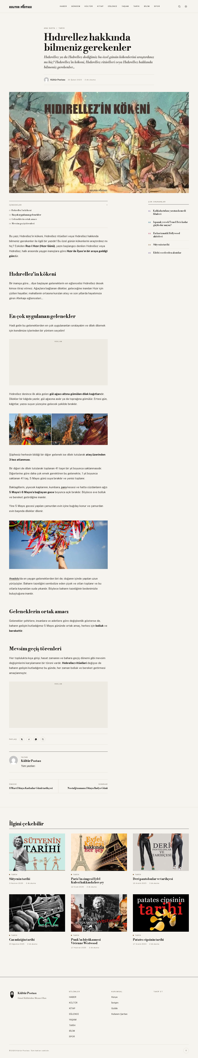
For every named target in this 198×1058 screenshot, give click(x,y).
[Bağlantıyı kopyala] (42, 739)
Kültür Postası (31, 761)
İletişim (114, 1002)
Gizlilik (114, 1008)
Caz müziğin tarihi (21, 940)
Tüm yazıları (28, 765)
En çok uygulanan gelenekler (26, 214)
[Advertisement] (58, 364)
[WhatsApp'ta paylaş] (35, 739)
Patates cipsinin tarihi (148, 940)
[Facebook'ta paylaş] (28, 739)
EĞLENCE (112, 6)
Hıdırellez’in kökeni (21, 210)
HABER (63, 6)
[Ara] (179, 6)
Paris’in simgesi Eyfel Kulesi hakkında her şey (87, 881)
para (64, 487)
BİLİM (147, 6)
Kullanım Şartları (119, 1014)
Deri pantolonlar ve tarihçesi (153, 879)
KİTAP (100, 6)
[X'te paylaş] (21, 739)
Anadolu (14, 578)
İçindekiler (15, 205)
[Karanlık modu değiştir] (186, 6)
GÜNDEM (75, 6)
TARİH (136, 6)
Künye (114, 997)
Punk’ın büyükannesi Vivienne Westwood (86, 941)
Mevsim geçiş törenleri (23, 223)
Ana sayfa (49, 28)
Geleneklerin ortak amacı (24, 219)
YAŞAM (125, 6)
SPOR (157, 6)
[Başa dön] (186, 1050)
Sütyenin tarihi (19, 879)
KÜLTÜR (89, 6)
